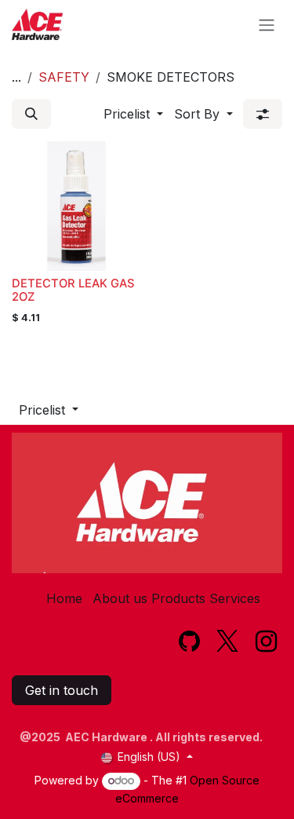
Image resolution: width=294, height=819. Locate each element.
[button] (31, 114)
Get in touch (61, 690)
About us (120, 598)
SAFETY (63, 77)
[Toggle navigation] (266, 24)
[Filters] (262, 114)
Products (178, 598)
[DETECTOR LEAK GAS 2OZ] (76, 206)
